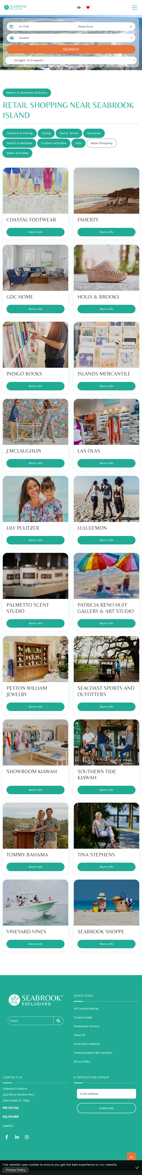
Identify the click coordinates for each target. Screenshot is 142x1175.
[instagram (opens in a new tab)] (26, 1137)
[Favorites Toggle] (88, 7)
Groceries (94, 133)
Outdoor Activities (53, 143)
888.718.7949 (11, 1107)
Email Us (8, 1125)
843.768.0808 (11, 1116)
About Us (79, 1035)
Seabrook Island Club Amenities (93, 1052)
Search (71, 49)
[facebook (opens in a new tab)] (7, 1137)
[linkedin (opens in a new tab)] (17, 1137)
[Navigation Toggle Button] (134, 7)
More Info (35, 232)
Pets (78, 143)
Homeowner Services (86, 1026)
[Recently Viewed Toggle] (79, 7)
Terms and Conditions (87, 1044)
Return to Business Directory (26, 92)
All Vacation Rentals (86, 1008)
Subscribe (106, 1108)
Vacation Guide (83, 1017)
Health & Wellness (19, 143)
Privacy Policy (82, 1061)
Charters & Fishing (19, 133)
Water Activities (17, 153)
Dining (46, 133)
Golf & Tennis (69, 133)
